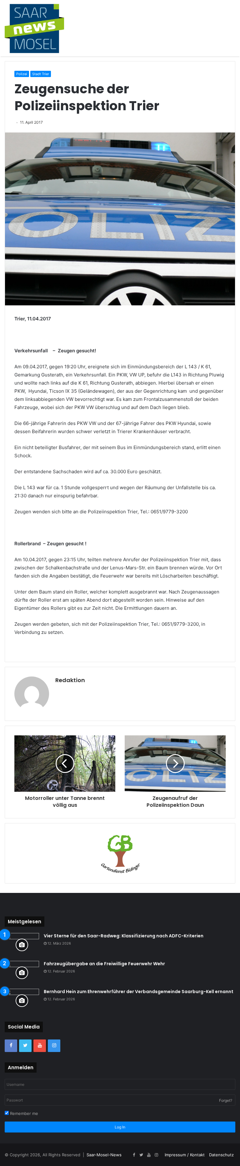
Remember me (23, 1113)
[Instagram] (54, 1045)
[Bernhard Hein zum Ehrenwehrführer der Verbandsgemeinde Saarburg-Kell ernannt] (22, 1000)
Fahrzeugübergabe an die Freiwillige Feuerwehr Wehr (104, 964)
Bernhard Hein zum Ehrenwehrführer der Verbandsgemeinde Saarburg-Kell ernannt (138, 991)
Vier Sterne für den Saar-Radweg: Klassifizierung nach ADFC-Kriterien (123, 936)
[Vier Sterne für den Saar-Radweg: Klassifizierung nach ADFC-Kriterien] (22, 944)
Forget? (225, 1100)
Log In (120, 1127)
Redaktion (70, 680)
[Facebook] (11, 1045)
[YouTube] (39, 1045)
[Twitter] (25, 1045)
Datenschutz (221, 1154)
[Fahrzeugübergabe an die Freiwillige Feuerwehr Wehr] (22, 972)
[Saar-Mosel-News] (34, 28)
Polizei (21, 74)
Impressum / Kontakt (185, 1154)
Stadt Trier (40, 74)
